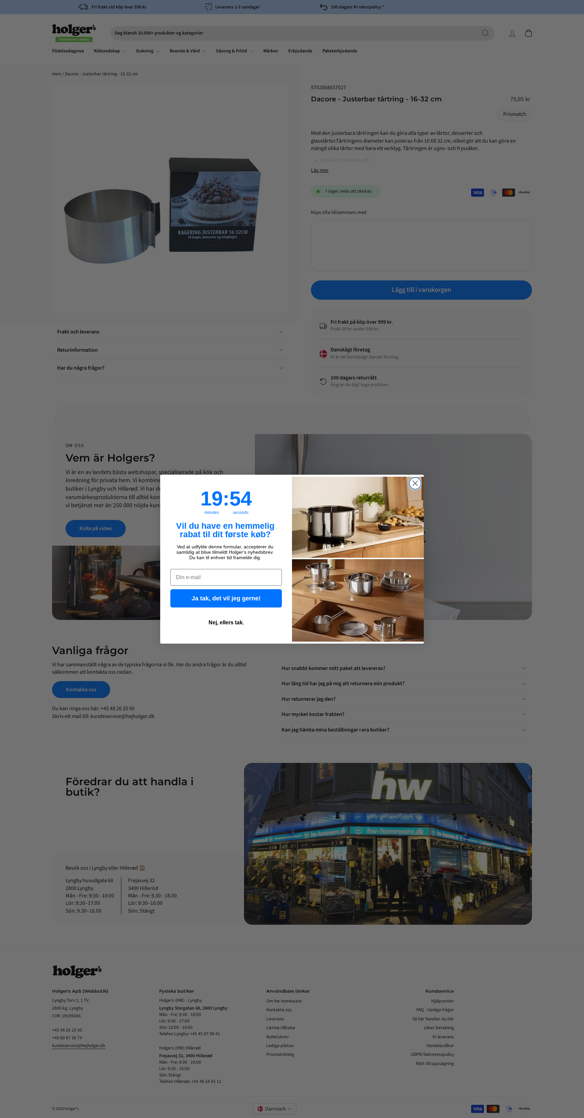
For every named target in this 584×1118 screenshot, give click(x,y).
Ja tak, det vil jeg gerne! (226, 598)
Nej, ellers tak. (226, 622)
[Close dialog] (415, 483)
